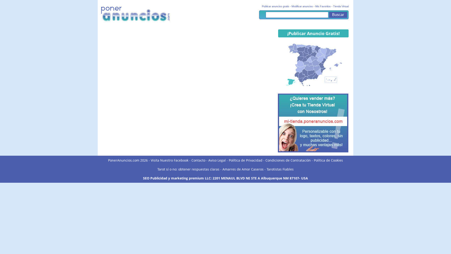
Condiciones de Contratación (288, 160)
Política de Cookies (328, 160)
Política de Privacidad (245, 160)
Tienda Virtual (341, 6)
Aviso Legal (217, 160)
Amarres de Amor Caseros (243, 169)
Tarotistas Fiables (280, 169)
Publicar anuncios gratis (275, 6)
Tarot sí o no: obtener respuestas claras (188, 169)
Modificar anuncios (302, 6)
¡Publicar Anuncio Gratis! (313, 33)
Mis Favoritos (323, 6)
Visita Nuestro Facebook (169, 160)
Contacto (198, 160)
